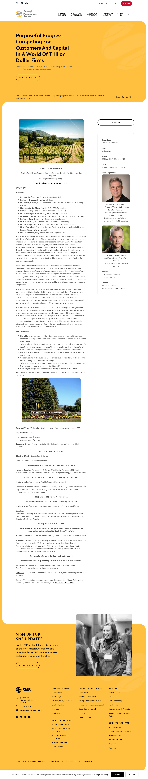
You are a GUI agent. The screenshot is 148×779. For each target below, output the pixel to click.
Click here (20, 572)
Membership (113, 704)
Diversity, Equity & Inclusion (62, 700)
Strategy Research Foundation (120, 709)
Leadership (56, 713)
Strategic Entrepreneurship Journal (91, 704)
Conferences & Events (107, 14)
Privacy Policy (21, 761)
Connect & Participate (92, 14)
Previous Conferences (60, 742)
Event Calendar (45, 95)
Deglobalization (58, 704)
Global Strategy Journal (87, 709)
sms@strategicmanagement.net (113, 288)
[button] (128, 14)
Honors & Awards (115, 735)
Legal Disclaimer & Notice (57, 761)
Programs (112, 743)
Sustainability (57, 692)
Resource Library (85, 717)
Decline (132, 774)
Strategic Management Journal (90, 700)
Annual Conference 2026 (61, 724)
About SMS (120, 14)
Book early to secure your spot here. (51, 183)
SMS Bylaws (88, 761)
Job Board (82, 713)
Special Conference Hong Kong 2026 (61, 730)
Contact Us (102, 3)
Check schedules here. (64, 582)
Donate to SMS (114, 692)
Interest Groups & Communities (120, 731)
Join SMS (126, 3)
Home (18, 95)
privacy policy (103, 774)
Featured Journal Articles (87, 696)
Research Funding (115, 739)
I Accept (117, 774)
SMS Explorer (84, 692)
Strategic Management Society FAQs (120, 714)
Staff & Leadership (115, 700)
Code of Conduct (75, 761)
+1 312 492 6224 (25, 706)
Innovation (56, 709)
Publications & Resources (77, 14)
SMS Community (115, 727)
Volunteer (112, 748)
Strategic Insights (62, 14)
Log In (113, 3)
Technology (56, 696)
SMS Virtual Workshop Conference (60, 737)
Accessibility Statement (37, 761)
